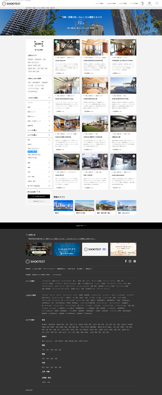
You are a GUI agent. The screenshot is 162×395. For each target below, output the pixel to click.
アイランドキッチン (102, 303)
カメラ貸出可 (70, 308)
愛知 (60, 367)
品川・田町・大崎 (42, 68)
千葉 (43, 350)
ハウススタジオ (46, 281)
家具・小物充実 (101, 308)
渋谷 (44, 59)
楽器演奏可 (81, 311)
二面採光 (97, 311)
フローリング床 (46, 300)
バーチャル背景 (121, 297)
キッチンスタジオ (66, 281)
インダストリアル (96, 295)
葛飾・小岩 (57, 329)
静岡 (47, 367)
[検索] (143, 3)
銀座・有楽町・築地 (61, 327)
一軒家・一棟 (80, 281)
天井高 (118, 300)
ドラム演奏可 (73, 311)
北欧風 (81, 295)
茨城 (51, 350)
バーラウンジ (58, 283)
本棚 (42, 88)
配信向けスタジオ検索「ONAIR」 (42, 274)
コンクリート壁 (39, 85)
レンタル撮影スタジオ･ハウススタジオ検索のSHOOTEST (11, 4)
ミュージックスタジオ (83, 286)
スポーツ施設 (127, 283)
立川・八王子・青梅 (73, 332)
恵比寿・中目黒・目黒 (34, 65)
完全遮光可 (105, 311)
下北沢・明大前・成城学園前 (88, 327)
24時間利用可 (121, 308)
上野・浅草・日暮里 (118, 327)
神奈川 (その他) (32, 157)
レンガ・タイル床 (69, 300)
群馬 (56, 350)
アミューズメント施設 (122, 286)
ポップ (75, 295)
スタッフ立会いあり (47, 311)
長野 (56, 367)
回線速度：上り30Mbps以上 (49, 313)
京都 (43, 358)
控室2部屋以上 (101, 300)
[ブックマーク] (149, 3)
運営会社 (88, 268)
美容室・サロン (75, 288)
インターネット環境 (115, 311)
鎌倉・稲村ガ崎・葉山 (34, 154)
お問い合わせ (71, 268)
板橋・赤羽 (117, 329)
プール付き (89, 305)
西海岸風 (86, 295)
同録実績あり (64, 311)
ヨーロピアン (130, 295)
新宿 (118, 324)
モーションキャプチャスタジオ (60, 288)
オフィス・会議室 (96, 281)
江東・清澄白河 (84, 329)
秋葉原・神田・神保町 (48, 327)
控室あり (92, 300)
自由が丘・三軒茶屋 (127, 324)
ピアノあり (53, 308)
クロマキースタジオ (47, 286)
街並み (81, 297)
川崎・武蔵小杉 (32, 151)
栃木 (60, 350)
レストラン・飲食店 (47, 283)
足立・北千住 (45, 332)
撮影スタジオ (56, 281)
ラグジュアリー (67, 295)
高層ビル (68, 297)
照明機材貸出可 (80, 308)
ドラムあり (45, 308)
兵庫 (56, 358)
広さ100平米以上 (32, 91)
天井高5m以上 (46, 303)
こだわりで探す (111, 3)
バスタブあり (97, 305)
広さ (53, 303)
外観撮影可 (45, 82)
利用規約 (28, 268)
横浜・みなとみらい (33, 62)
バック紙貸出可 (90, 308)
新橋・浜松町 (84, 332)
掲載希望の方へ (61, 268)
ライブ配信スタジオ (87, 283)
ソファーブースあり (33, 88)
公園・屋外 (94, 286)
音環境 (56, 311)
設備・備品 (131, 305)
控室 (87, 300)
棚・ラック (81, 305)
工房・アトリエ (70, 286)
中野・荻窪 (129, 327)
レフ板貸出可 (61, 308)
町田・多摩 (106, 332)
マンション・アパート (109, 281)
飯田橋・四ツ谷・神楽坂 (104, 327)
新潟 (43, 367)
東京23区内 (38, 59)
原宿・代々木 (73, 324)
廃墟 (79, 283)
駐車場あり (75, 303)
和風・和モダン (46, 297)
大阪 (47, 358)
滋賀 (51, 358)
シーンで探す (100, 3)
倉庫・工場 (120, 281)
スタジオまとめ (57, 274)
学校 (82, 288)
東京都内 (30, 59)
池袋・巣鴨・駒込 (73, 327)
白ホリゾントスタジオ (70, 283)
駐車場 (68, 303)
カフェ (88, 281)
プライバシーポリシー (49, 268)
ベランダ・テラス (58, 305)
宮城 (48, 382)
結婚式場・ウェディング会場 (106, 286)
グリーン (52, 295)
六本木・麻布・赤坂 (33, 71)
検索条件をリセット (38, 201)
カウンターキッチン (114, 303)
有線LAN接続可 (127, 311)
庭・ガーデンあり (47, 305)
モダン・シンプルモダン (118, 295)
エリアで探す (123, 3)
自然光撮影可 (36, 82)
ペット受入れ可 (111, 308)
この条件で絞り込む (39, 196)
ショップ (97, 283)
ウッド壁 (91, 297)
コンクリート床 (80, 300)
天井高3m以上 (126, 300)
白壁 (29, 82)
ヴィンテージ (106, 295)
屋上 (74, 281)
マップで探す (134, 3)
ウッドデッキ (56, 300)
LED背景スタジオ (90, 288)
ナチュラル (45, 295)
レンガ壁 (30, 85)
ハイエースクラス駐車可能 (87, 303)
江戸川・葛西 (65, 329)
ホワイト (59, 295)
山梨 (51, 367)
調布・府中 (54, 332)
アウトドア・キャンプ (103, 288)
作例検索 (28, 274)
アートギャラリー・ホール (114, 283)
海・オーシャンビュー (58, 297)
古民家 (103, 283)
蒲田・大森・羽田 (47, 329)
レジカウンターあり (108, 305)
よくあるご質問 (37, 268)
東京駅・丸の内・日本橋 (105, 329)
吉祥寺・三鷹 (74, 329)
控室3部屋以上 (111, 300)
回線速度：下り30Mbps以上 (85, 313)
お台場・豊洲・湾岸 (95, 332)
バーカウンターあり (120, 305)
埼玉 (47, 350)
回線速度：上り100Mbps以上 (67, 313)
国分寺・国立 (93, 329)
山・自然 (75, 297)
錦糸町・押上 (125, 329)
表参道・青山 (31, 68)
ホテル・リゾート (59, 286)
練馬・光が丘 (62, 332)
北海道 (44, 382)
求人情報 (79, 268)
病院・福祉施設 (46, 288)
